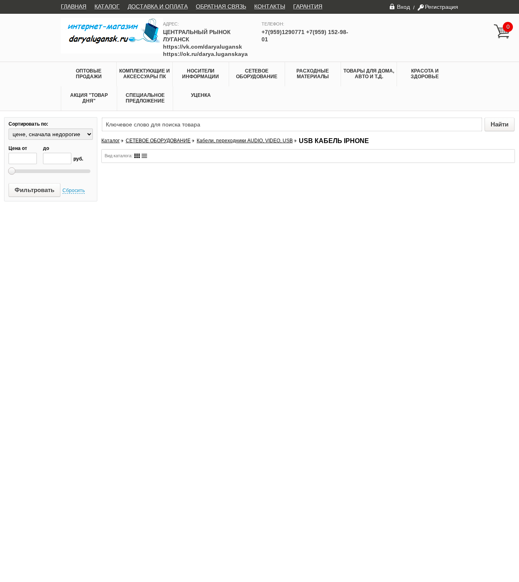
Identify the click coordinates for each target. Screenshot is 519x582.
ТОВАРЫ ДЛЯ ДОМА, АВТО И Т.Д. (368, 73)
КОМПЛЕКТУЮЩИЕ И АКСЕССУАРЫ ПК (144, 73)
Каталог (110, 140)
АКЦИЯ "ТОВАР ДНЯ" (89, 98)
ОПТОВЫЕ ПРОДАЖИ (89, 73)
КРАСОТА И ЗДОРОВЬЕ (425, 73)
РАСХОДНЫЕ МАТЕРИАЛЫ (312, 73)
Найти (499, 124)
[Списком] (144, 156)
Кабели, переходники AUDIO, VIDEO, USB (245, 140)
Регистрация (441, 6)
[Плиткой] (137, 156)
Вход (403, 7)
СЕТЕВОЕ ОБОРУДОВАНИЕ (256, 73)
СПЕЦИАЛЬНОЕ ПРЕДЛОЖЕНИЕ (145, 98)
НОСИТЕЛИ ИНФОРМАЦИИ (200, 73)
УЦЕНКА (201, 95)
